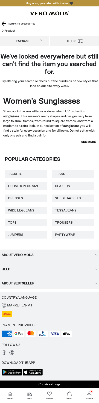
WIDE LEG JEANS (21, 210)
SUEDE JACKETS (68, 198)
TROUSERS (64, 222)
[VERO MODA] (49, 14)
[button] (49, 305)
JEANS (60, 174)
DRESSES (15, 198)
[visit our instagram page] (11, 354)
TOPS (12, 222)
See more (88, 141)
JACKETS (15, 174)
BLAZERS (62, 186)
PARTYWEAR (65, 234)
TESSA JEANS (65, 210)
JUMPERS (15, 234)
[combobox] (24, 41)
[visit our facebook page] (4, 354)
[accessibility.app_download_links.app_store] (32, 375)
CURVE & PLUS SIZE (23, 186)
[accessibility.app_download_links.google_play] (12, 375)
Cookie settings (49, 384)
